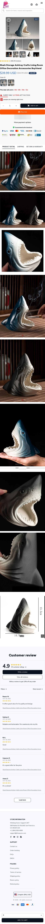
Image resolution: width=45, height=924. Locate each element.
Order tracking (15, 850)
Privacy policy (14, 868)
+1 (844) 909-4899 (16, 830)
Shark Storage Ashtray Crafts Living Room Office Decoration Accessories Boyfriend (22, 708)
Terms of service (15, 872)
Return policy (14, 880)
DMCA (12, 858)
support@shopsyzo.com (18, 833)
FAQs (12, 854)
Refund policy (14, 884)
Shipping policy (15, 876)
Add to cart (22, 920)
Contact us (13, 846)
